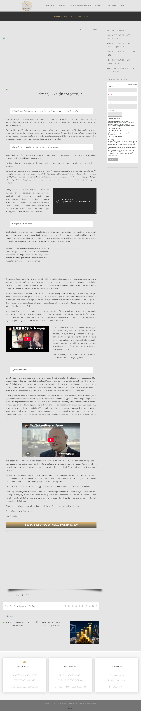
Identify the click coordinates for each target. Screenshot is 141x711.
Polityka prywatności (129, 144)
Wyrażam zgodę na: (114, 118)
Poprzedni (86, 29)
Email (110, 86)
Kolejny (95, 29)
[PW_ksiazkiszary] (55, 531)
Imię (110, 95)
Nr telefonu (111, 110)
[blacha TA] (26, 1)
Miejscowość (112, 103)
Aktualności (26, 595)
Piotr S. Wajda (11, 516)
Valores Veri (8, 595)
